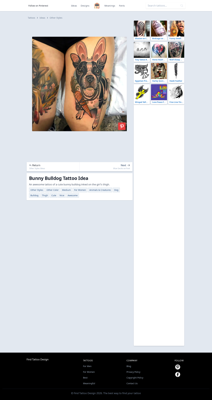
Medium (66, 189)
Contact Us (132, 383)
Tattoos (31, 17)
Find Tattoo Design (38, 359)
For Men (87, 366)
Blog (128, 366)
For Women (80, 189)
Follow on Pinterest (38, 5)
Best (85, 377)
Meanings (109, 5)
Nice (62, 195)
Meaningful (89, 383)
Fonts (122, 5)
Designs (85, 5)
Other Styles (56, 17)
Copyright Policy (134, 377)
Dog (116, 189)
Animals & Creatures (100, 189)
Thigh (45, 195)
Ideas (74, 5)
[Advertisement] (81, 28)
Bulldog (34, 195)
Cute (53, 195)
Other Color (53, 189)
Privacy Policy (133, 371)
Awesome (73, 195)
